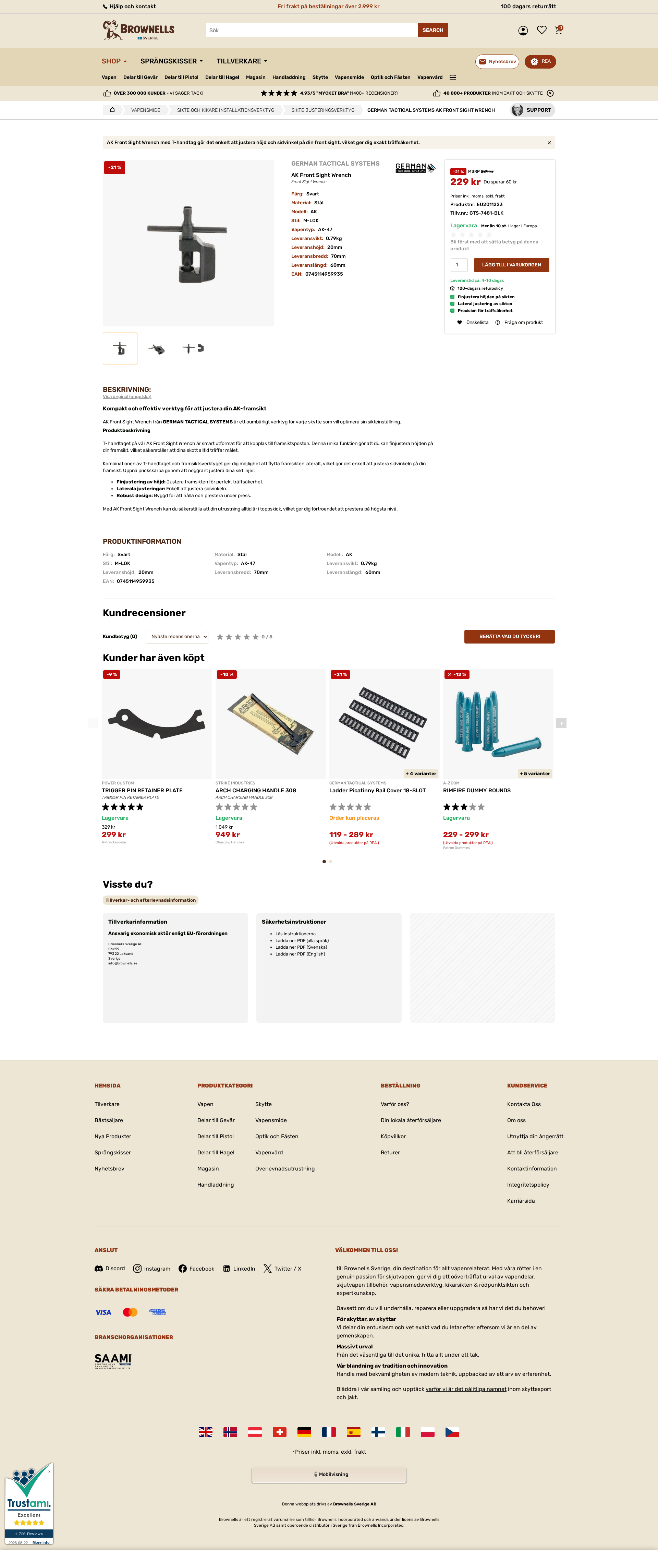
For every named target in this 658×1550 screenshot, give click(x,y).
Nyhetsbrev (109, 1168)
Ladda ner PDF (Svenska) (301, 947)
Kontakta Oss (524, 1104)
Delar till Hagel (222, 77)
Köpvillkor (393, 1136)
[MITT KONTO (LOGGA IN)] (525, 30)
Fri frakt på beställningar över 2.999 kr (329, 6)
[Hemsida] (110, 110)
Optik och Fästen (391, 77)
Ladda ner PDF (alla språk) (302, 940)
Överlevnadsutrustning (285, 1168)
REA (546, 61)
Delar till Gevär (140, 77)
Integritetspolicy (528, 1184)
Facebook (202, 1268)
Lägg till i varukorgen (511, 265)
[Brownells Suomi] (378, 1432)
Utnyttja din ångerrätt (535, 1136)
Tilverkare (107, 1104)
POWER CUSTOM (118, 783)
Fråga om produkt (523, 322)
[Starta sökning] (433, 30)
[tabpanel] (157, 756)
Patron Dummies (456, 848)
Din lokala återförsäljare (411, 1120)
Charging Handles (230, 842)
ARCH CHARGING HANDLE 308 (256, 790)
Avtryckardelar (114, 842)
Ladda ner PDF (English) (300, 954)
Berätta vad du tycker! (509, 636)
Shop (111, 61)
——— (453, 76)
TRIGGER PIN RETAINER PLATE (142, 790)
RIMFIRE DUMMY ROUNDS (477, 790)
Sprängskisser (169, 61)
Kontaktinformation (532, 1168)
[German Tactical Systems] (415, 166)
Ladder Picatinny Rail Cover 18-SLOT (377, 790)
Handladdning (289, 77)
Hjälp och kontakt (132, 6)
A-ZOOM (451, 783)
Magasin (256, 77)
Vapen (109, 77)
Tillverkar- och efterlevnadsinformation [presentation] (151, 900)
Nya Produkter (113, 1136)
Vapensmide (349, 77)
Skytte (320, 77)
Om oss (516, 1120)
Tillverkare (239, 61)
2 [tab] (332, 865)
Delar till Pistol (181, 77)
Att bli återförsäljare (532, 1152)
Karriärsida (521, 1201)
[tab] (150, 900)
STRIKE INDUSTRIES (235, 783)
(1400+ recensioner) (349, 93)
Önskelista (543, 30)
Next (561, 723)
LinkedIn (244, 1268)
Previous (93, 723)
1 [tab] (326, 865)
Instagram (157, 1268)
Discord (115, 1268)
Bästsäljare (109, 1120)
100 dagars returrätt (528, 6)
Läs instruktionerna (296, 933)
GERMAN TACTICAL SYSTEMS (335, 163)
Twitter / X (288, 1268)
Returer (390, 1152)
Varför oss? (395, 1104)
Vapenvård (430, 77)
